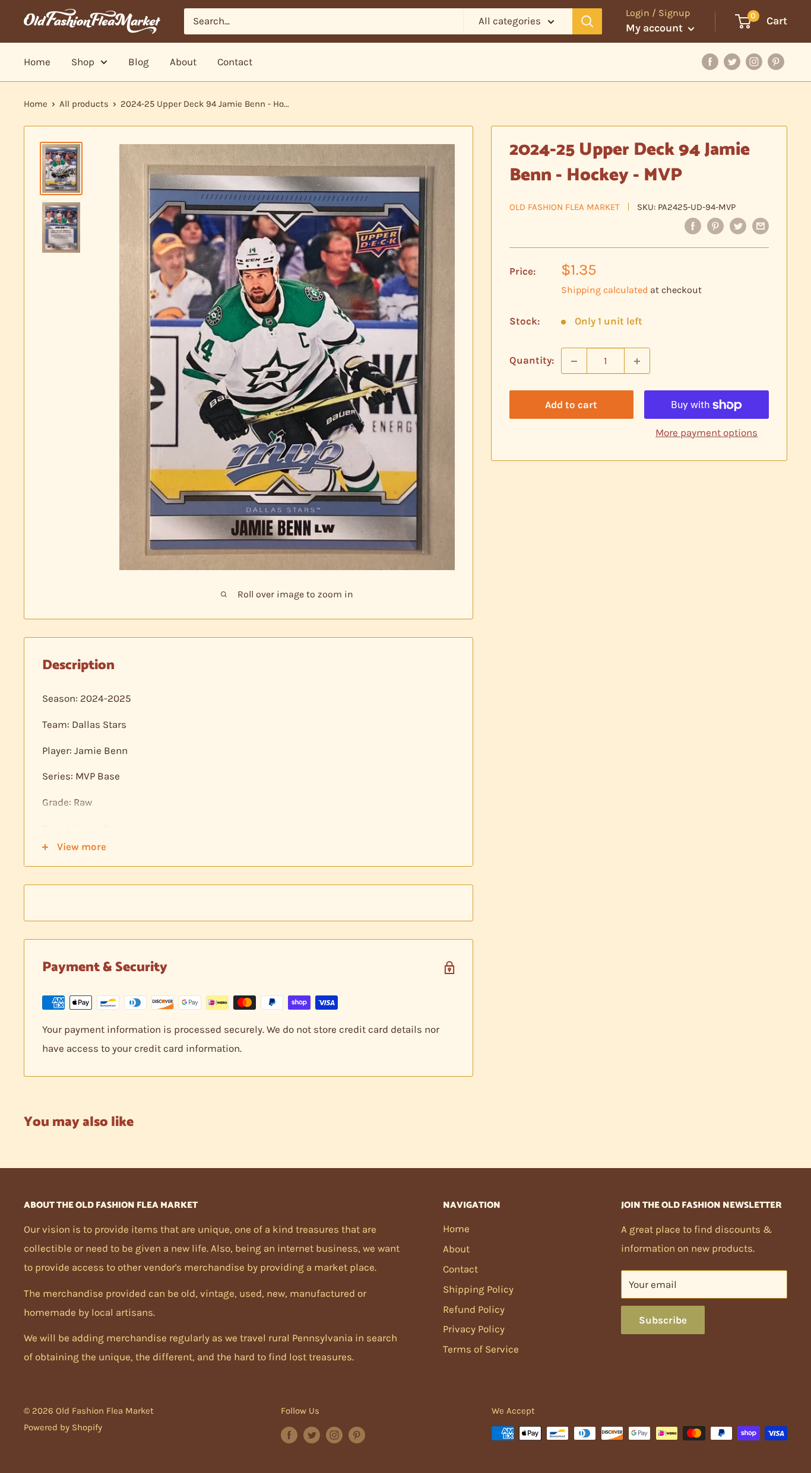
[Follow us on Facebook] (289, 1434)
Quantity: (531, 361)
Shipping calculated (604, 290)
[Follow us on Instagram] (334, 1434)
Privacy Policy (474, 1329)
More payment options (706, 433)
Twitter (732, 61)
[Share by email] (760, 225)
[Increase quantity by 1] (637, 361)
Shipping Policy (478, 1289)
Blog (138, 62)
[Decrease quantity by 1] (574, 361)
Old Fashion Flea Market (564, 207)
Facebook (710, 61)
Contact (234, 62)
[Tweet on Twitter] (738, 225)
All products (84, 103)
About (183, 62)
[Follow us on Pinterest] (357, 1434)
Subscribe (663, 1320)
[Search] (587, 21)
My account (655, 27)
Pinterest (776, 61)
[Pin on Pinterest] (715, 225)
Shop (82, 62)
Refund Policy (474, 1309)
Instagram (754, 61)
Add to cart (571, 405)
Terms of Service (481, 1349)
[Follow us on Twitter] (311, 1434)
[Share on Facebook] (693, 225)
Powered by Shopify (63, 1427)
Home (37, 62)
